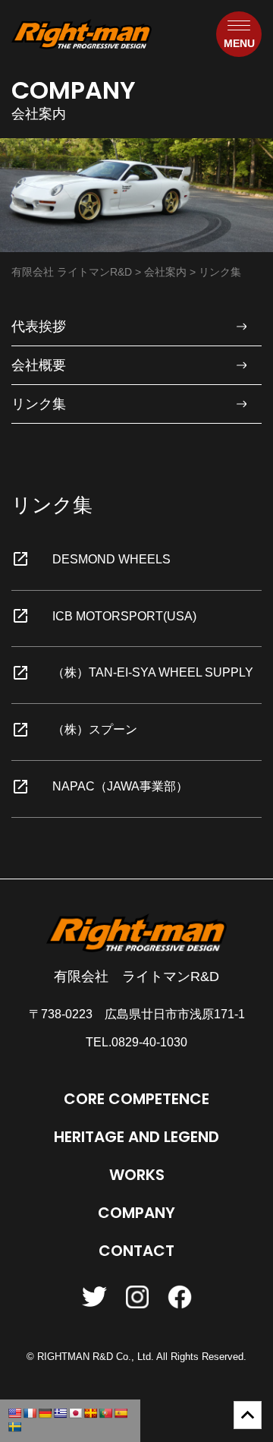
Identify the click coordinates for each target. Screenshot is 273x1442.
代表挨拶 (38, 326)
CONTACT (136, 1250)
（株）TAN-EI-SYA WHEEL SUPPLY (152, 672)
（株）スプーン (94, 729)
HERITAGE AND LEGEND (136, 1136)
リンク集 (38, 404)
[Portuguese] (105, 1413)
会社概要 (38, 365)
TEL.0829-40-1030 (136, 1042)
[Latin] (90, 1413)
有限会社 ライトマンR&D (136, 976)
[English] (14, 1413)
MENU (239, 43)
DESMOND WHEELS (111, 559)
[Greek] (60, 1413)
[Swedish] (14, 1427)
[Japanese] (75, 1413)
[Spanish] (120, 1413)
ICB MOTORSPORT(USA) (124, 616)
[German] (45, 1413)
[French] (29, 1413)
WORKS (137, 1174)
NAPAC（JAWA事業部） (120, 786)
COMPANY (136, 1212)
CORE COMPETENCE (136, 1098)
